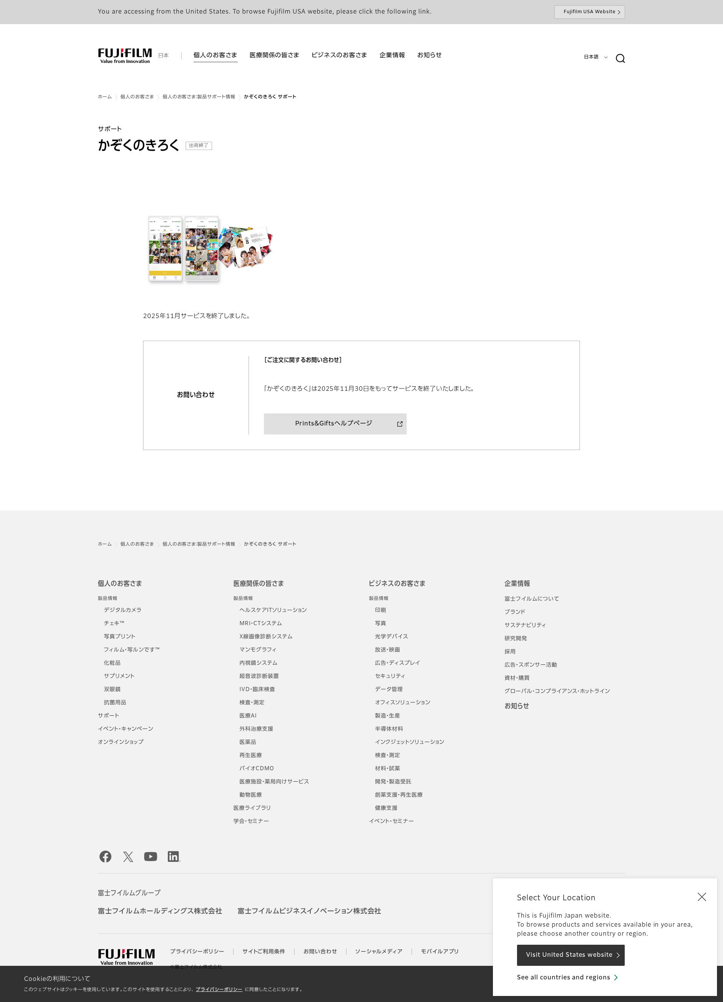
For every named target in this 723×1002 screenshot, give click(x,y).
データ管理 (389, 689)
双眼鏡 (112, 689)
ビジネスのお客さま (397, 584)
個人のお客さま (137, 97)
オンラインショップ (121, 742)
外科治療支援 (256, 729)
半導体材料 (389, 729)
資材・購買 (517, 678)
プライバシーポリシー (219, 990)
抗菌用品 (115, 702)
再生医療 (250, 755)
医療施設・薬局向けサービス (274, 782)
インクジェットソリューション (409, 742)
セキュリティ (390, 676)
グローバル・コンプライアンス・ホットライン (557, 691)
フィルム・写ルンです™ (132, 650)
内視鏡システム (258, 663)
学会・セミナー (251, 821)
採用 (510, 652)
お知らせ (517, 706)
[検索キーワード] (620, 59)
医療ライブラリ (252, 808)
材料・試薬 (387, 768)
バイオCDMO (256, 768)
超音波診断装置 (259, 676)
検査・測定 (252, 702)
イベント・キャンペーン (125, 729)
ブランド (515, 612)
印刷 (380, 610)
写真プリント (120, 636)
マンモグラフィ (258, 650)
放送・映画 (387, 650)
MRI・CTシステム (260, 623)
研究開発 (516, 638)
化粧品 (112, 663)
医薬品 (247, 742)
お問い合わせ (320, 952)
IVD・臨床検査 (257, 689)
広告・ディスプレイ (397, 663)
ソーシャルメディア (379, 952)
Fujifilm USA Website (590, 12)
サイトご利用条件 (264, 952)
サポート (108, 716)
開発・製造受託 (393, 782)
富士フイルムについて (532, 599)
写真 (380, 623)
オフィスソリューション (402, 702)
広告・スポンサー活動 (531, 665)
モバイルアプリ (440, 952)
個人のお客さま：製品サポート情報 (199, 97)
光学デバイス (391, 636)
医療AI (248, 716)
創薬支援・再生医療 (399, 795)
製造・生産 (387, 716)
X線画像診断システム (266, 636)
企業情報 (517, 584)
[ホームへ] (125, 55)
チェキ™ (114, 623)
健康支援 (386, 808)
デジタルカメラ (123, 610)
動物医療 (250, 795)
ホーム (105, 97)
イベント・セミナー (391, 821)
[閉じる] (702, 896)
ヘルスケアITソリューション (273, 610)
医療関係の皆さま (258, 584)
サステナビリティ (525, 625)
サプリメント (119, 676)
